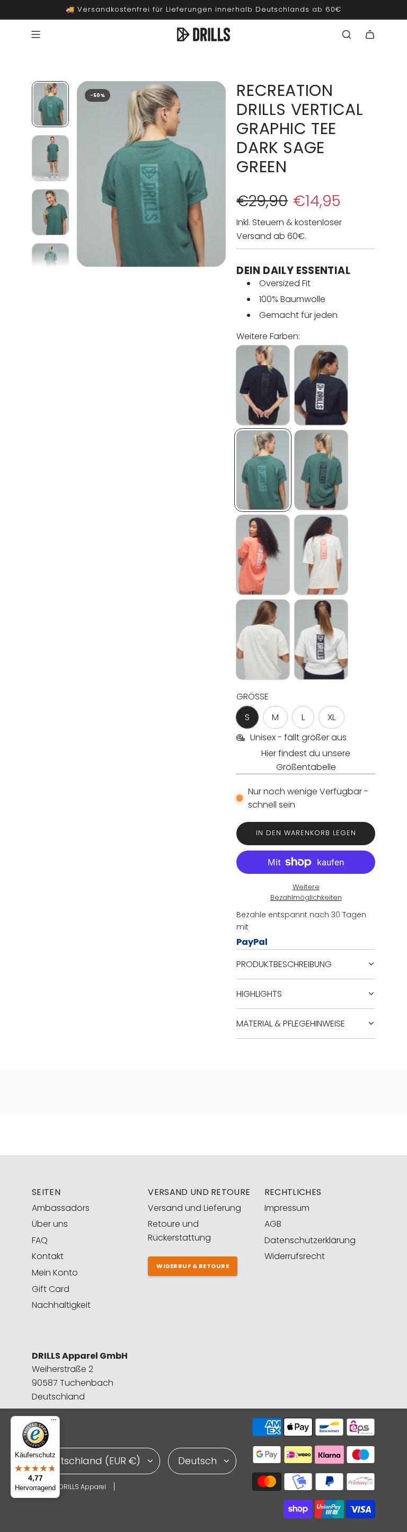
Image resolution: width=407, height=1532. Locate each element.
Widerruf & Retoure (192, 1266)
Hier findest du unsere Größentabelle (305, 760)
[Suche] (346, 34)
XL (331, 717)
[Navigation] (35, 34)
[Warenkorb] (370, 34)
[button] (85, 173)
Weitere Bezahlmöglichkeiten (306, 892)
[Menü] (53, 1422)
